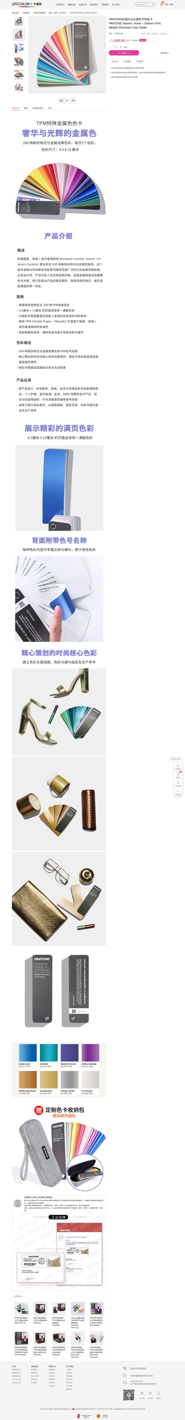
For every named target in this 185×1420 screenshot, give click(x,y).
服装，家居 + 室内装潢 (57, 12)
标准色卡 (61, 4)
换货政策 (52, 1376)
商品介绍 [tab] (15, 108)
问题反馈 (52, 1386)
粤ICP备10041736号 (105, 1409)
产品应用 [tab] (139, 61)
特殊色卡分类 (16, 1382)
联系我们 (69, 1373)
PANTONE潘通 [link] (39, 12)
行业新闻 (34, 1382)
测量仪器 (72, 4)
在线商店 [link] (26, 12)
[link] (57, 12)
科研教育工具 (16, 1369)
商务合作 (69, 1382)
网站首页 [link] (16, 12)
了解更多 (105, 4)
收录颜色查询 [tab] (38, 108)
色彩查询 (94, 4)
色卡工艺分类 (16, 1379)
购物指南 (52, 1369)
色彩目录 (34, 1373)
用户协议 (69, 1386)
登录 (166, 4)
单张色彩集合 (16, 1376)
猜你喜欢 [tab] (18, 1296)
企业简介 (69, 1369)
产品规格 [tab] (127, 61)
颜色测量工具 (16, 1373)
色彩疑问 (52, 1382)
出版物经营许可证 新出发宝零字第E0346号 (129, 1409)
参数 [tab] (26, 108)
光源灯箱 (83, 4)
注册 (171, 4)
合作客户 (69, 1379)
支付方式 (52, 1373)
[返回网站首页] (27, 5)
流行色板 (34, 1379)
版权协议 (69, 1389)
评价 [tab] (50, 108)
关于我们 (116, 4)
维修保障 (52, 1379)
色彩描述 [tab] (115, 61)
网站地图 (69, 1376)
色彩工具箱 (35, 1376)
